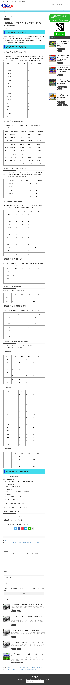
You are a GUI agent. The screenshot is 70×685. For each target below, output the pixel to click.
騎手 (38, 542)
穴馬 (33, 542)
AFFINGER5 (46, 683)
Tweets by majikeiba (54, 110)
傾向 (16, 542)
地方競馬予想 (50, 11)
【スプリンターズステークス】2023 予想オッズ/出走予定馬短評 (63, 81)
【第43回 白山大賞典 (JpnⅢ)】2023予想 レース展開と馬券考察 (63, 69)
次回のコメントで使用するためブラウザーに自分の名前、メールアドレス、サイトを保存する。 (24, 589)
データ (11, 542)
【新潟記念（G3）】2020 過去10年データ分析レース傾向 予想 (27, 604)
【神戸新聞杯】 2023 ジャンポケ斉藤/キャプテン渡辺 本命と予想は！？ (63, 95)
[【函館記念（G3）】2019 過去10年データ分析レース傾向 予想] (25, 528)
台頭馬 (30, 542)
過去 (35, 542)
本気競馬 (35, 677)
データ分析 (20, 11)
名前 (5, 571)
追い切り (27, 11)
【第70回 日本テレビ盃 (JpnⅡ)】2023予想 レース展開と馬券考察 (63, 57)
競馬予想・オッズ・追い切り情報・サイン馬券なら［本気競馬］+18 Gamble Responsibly (35, 679)
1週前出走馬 (42, 11)
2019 (8, 542)
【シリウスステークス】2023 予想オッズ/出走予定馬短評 (63, 43)
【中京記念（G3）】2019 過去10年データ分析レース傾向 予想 (21, 669)
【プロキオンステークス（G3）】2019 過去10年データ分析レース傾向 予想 (24, 667)
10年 (6, 542)
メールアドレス (8, 577)
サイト (5, 583)
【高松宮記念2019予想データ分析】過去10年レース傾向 (25, 630)
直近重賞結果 (57, 11)
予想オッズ (35, 11)
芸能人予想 (5, 11)
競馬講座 (65, 11)
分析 (28, 542)
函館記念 (24, 542)
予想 (12, 11)
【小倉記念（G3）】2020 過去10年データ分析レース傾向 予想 (27, 642)
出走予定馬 (20, 542)
